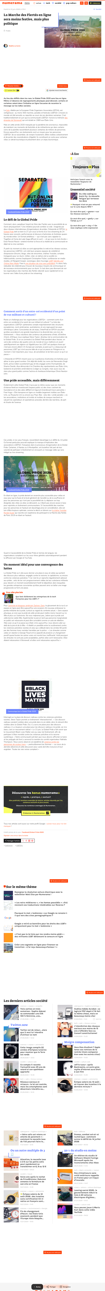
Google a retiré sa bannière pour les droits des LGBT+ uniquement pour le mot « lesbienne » (40, 924)
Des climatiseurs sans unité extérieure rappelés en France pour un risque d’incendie (86, 1176)
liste (8, 110)
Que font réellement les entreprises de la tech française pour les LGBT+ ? (36, 597)
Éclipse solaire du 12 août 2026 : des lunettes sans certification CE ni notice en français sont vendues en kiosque (32, 1197)
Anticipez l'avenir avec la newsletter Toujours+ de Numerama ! (81, 181)
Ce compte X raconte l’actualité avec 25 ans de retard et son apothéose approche (32, 1068)
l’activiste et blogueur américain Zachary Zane (26, 605)
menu (27, 3)
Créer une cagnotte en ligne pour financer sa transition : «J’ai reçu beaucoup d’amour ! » (36, 945)
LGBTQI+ (19, 845)
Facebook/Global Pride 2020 (18, 212)
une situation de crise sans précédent (40, 263)
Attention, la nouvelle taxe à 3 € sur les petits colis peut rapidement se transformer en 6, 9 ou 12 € (33, 1163)
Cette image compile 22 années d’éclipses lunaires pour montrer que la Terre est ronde (33, 1051)
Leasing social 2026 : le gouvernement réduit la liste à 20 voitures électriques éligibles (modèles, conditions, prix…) (85, 1194)
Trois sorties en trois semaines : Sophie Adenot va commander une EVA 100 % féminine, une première (33, 1012)
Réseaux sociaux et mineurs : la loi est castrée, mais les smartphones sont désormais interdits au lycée (33, 1085)
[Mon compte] (82, 3)
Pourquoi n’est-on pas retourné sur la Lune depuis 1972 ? (85, 205)
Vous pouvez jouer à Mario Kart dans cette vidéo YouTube (87, 1209)
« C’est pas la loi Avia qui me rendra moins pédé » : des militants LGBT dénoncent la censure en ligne (39, 935)
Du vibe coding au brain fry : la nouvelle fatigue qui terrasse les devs (89, 197)
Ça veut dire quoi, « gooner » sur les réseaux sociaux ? (84, 212)
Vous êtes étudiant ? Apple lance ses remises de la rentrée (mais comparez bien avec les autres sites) (87, 1051)
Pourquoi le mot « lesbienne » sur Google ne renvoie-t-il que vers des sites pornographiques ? (41, 914)
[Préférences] (86, 3)
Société (98, 9)
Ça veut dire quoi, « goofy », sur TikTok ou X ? (84, 219)
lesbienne (9, 845)
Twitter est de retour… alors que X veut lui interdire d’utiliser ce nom (33, 1032)
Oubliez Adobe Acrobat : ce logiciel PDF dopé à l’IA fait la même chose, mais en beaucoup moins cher (87, 1012)
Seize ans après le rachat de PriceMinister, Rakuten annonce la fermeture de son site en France (33, 1180)
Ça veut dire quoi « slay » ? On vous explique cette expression (84, 226)
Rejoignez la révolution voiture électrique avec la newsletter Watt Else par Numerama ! (38, 893)
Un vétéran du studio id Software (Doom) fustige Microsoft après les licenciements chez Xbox (86, 1159)
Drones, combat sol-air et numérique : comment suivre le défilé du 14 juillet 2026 (87, 1138)
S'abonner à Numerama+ (34, 813)
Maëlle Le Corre (14, 46)
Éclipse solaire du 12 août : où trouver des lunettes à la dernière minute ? (87, 1084)
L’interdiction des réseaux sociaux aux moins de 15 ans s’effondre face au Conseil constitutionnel (87, 1029)
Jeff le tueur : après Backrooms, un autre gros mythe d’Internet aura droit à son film (87, 1068)
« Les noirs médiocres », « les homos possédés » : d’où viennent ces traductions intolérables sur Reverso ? (41, 903)
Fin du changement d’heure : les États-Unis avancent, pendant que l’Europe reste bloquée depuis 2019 (31, 1215)
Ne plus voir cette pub (93, 80)
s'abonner (96, 3)
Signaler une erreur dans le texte (16, 835)
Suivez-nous (62, 86)
